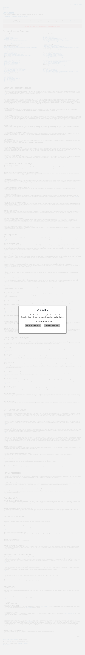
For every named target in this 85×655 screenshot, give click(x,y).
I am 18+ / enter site (52, 325)
